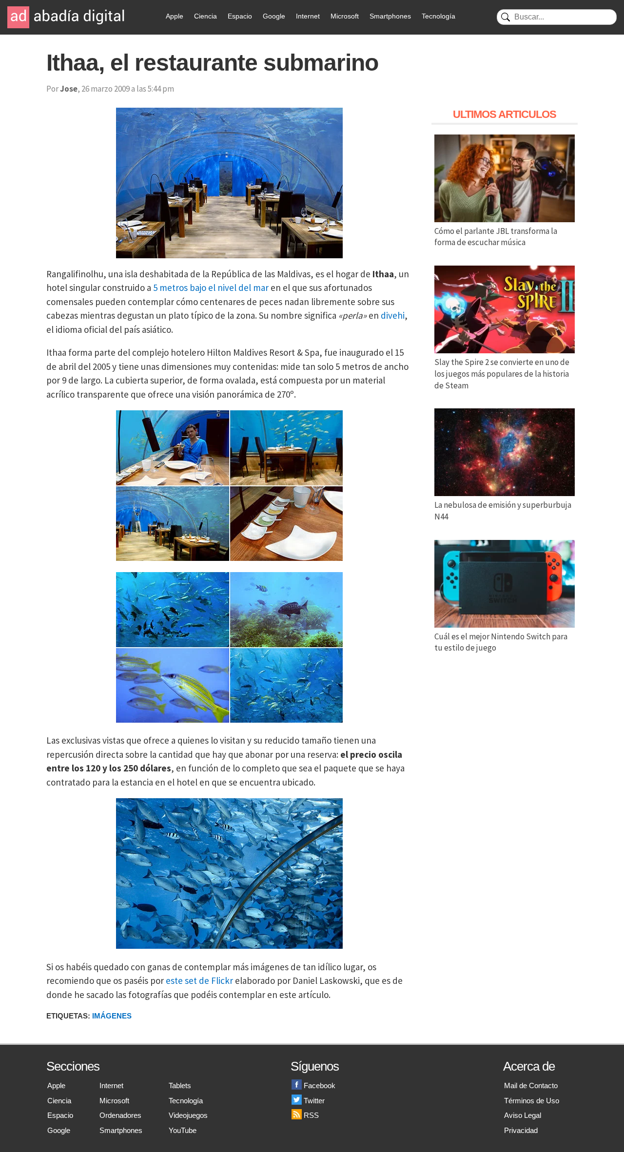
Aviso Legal (522, 1115)
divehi (393, 315)
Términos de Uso (531, 1100)
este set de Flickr (199, 980)
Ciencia (205, 16)
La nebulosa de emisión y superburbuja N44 (502, 510)
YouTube (182, 1130)
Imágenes (112, 1016)
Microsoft (345, 16)
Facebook (319, 1085)
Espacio (240, 16)
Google (274, 16)
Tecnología (438, 16)
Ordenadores (120, 1115)
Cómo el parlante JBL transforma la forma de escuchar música (495, 237)
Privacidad (521, 1130)
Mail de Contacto (531, 1085)
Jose (69, 88)
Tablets (180, 1085)
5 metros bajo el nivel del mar (211, 287)
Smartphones (390, 16)
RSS (311, 1115)
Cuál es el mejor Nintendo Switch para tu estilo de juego (500, 642)
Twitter (314, 1100)
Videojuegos (188, 1115)
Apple (174, 16)
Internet (308, 16)
